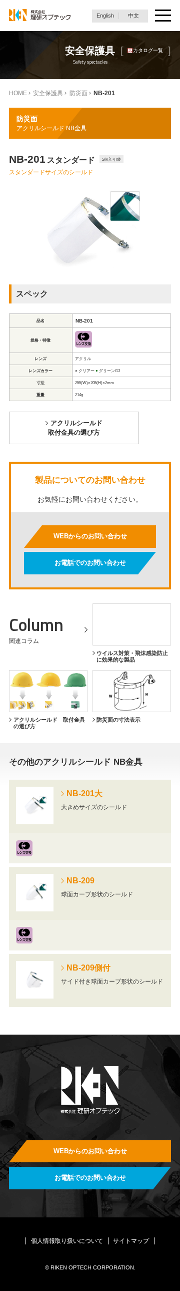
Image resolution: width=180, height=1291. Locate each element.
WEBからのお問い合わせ (90, 536)
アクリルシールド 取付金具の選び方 (75, 427)
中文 (133, 16)
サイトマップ (131, 1240)
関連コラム (24, 640)
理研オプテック (39, 15)
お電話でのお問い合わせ (90, 562)
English (105, 16)
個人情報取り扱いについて (67, 1240)
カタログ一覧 (148, 50)
